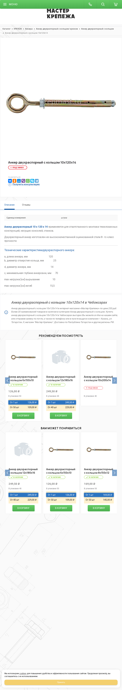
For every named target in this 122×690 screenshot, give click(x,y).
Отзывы (26, 205)
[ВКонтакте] (10, 181)
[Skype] (32, 181)
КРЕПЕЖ (18, 29)
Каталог (6, 29)
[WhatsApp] (28, 181)
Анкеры (29, 29)
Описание (9, 205)
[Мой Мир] (19, 181)
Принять (61, 682)
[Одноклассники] (14, 181)
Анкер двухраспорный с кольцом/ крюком (57, 29)
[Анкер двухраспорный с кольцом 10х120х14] (61, 102)
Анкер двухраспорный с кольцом (97, 29)
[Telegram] (37, 181)
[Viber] (23, 181)
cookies (22, 673)
